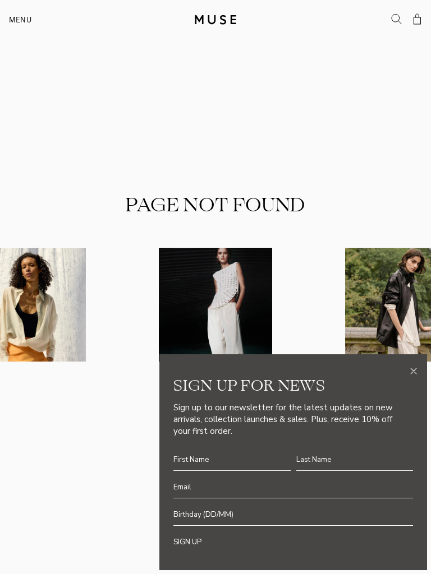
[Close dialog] (413, 371)
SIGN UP (187, 542)
